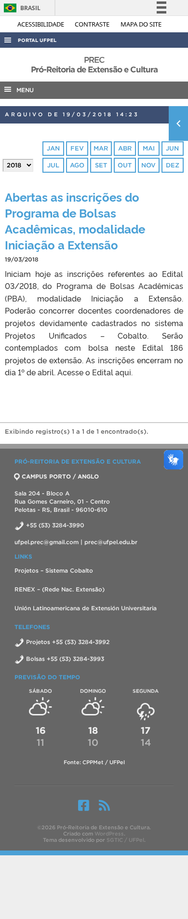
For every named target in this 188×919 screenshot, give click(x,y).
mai (149, 148)
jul (53, 165)
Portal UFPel (37, 40)
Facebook (83, 805)
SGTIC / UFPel (125, 840)
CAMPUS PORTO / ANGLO (60, 476)
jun (172, 148)
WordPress (109, 834)
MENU (23, 90)
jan (53, 148)
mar (101, 148)
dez (172, 165)
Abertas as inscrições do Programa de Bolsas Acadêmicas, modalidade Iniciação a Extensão (75, 220)
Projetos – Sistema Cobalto (53, 570)
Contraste (93, 24)
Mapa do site (141, 24)
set (101, 165)
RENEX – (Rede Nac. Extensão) (59, 589)
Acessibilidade (41, 24)
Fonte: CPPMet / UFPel (94, 762)
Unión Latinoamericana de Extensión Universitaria (85, 608)
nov (148, 165)
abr (125, 148)
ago (77, 165)
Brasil (20, 8)
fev (77, 148)
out (125, 165)
